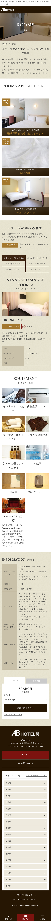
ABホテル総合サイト (25, 895)
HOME (5, 44)
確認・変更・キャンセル (13, 715)
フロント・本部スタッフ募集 (24, 900)
